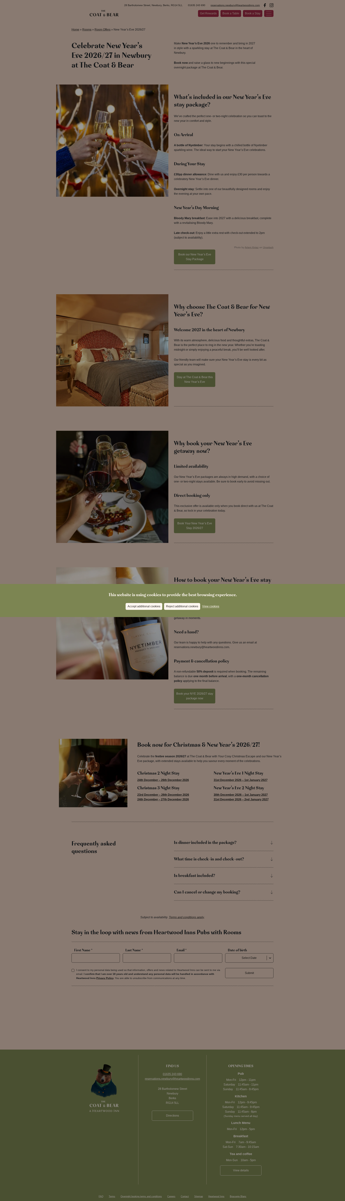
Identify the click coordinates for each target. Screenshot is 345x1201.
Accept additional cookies (144, 606)
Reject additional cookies (182, 606)
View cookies (210, 606)
